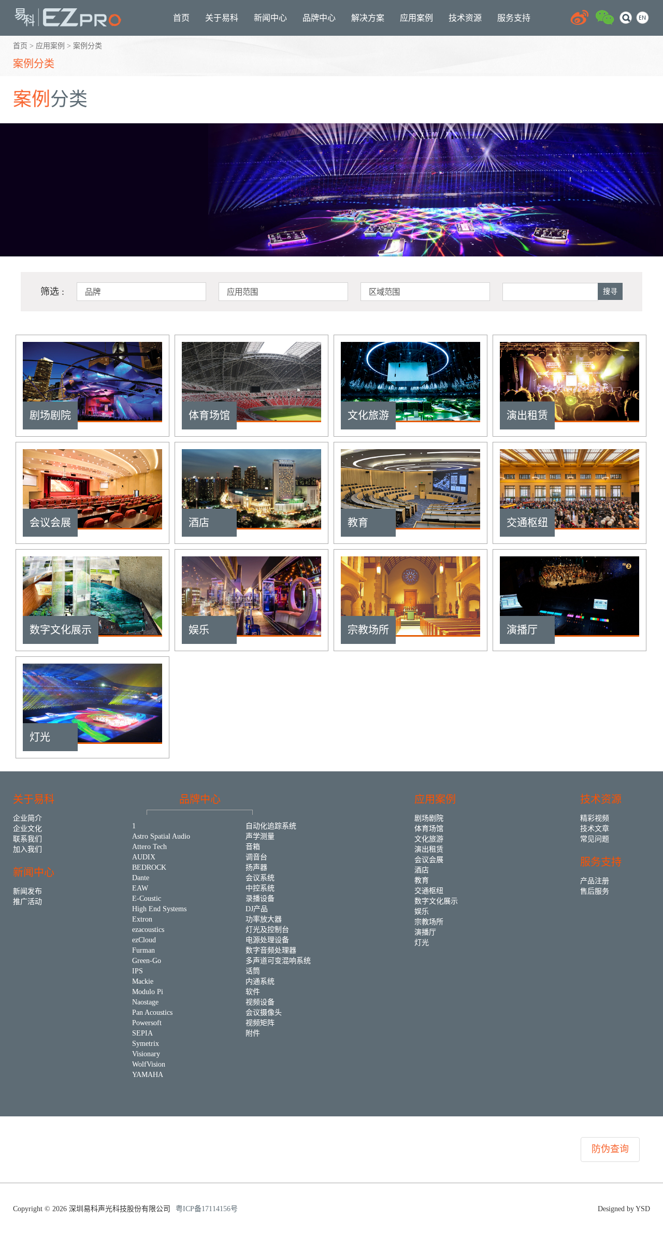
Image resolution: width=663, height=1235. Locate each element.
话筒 (253, 971)
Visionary (146, 1054)
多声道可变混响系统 (278, 961)
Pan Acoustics (152, 1012)
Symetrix (145, 1043)
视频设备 (260, 1002)
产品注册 (594, 881)
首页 (20, 46)
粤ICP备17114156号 (207, 1209)
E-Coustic (146, 898)
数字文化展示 (436, 901)
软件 (253, 992)
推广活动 (27, 902)
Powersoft (147, 1023)
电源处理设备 (267, 940)
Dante (140, 878)
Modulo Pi (147, 992)
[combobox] (141, 291)
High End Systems (159, 909)
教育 (421, 880)
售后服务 (594, 891)
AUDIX (143, 857)
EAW (140, 888)
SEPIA (142, 1033)
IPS (137, 971)
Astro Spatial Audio (161, 836)
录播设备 (260, 898)
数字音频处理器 (271, 950)
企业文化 (27, 828)
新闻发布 (27, 891)
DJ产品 (257, 909)
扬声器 (256, 867)
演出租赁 (428, 849)
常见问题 (594, 839)
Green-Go (146, 961)
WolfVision (148, 1064)
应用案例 (50, 46)
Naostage (145, 1002)
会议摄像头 (264, 1012)
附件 (253, 1033)
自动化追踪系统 (271, 826)
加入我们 (27, 849)
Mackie (142, 981)
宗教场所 (428, 922)
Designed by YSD (624, 1209)
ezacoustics (148, 930)
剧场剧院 (428, 818)
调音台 (256, 857)
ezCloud (144, 940)
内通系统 (260, 981)
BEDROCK (149, 867)
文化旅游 (428, 839)
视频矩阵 (260, 1023)
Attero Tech (149, 847)
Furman (143, 950)
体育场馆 (428, 828)
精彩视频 (594, 818)
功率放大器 (264, 919)
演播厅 (425, 932)
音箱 (253, 847)
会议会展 (428, 860)
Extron (142, 919)
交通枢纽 (428, 891)
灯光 (421, 942)
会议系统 (260, 878)
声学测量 (260, 836)
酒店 (421, 870)
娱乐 (421, 911)
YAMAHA (147, 1075)
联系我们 (27, 839)
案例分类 (33, 63)
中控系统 (260, 888)
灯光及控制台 (267, 930)
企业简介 (27, 818)
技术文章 (594, 828)
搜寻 (610, 291)
